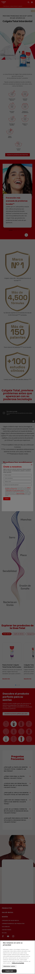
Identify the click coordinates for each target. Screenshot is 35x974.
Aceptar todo (9, 971)
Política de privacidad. (18, 963)
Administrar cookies (9, 966)
